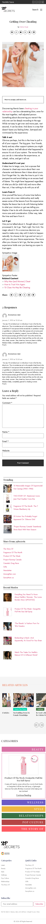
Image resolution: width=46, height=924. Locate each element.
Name (5, 432)
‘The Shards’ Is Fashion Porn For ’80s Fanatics (27, 624)
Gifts (5, 567)
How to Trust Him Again (14, 284)
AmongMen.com (9, 574)
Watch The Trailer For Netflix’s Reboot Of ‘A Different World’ (26, 653)
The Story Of (8, 549)
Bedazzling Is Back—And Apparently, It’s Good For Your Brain (28, 639)
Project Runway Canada (12, 559)
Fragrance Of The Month (12, 552)
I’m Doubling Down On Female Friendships (21, 714)
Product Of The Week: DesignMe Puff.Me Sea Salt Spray (28, 610)
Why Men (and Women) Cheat (17, 281)
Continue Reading (23, 795)
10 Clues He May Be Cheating (17, 287)
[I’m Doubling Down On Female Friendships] (23, 700)
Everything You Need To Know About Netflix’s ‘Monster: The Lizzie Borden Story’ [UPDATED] (28, 597)
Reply (4, 345)
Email (5, 441)
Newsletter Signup (8, 2)
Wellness (40, 709)
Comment (7, 403)
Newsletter (7, 570)
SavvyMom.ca (8, 577)
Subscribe (39, 904)
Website (5, 451)
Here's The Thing (20, 709)
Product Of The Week (11, 556)
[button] (12, 32)
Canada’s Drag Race (11, 563)
